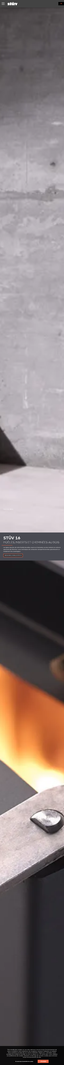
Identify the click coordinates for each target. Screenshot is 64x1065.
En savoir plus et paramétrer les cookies (24, 1061)
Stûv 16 (11, 509)
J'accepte (43, 1061)
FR (61, 3)
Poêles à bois (6, 509)
